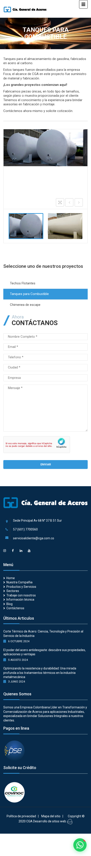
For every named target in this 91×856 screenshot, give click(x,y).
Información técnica (20, 599)
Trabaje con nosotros (21, 595)
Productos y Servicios (21, 586)
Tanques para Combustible (29, 294)
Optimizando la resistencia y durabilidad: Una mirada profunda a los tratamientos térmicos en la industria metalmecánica (39, 673)
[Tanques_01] (26, 226)
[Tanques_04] (65, 226)
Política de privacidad (21, 816)
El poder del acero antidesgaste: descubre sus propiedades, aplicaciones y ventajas (44, 652)
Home (10, 578)
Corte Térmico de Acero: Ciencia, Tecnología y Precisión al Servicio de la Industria (43, 634)
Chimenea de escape (25, 305)
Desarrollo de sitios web (50, 821)
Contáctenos (15, 608)
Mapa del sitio (51, 816)
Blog (9, 604)
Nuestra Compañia (19, 582)
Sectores (12, 591)
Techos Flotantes (22, 283)
